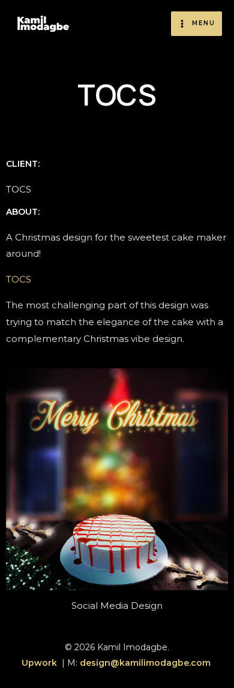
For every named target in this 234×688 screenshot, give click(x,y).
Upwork (39, 662)
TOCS (18, 279)
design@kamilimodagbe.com (146, 662)
